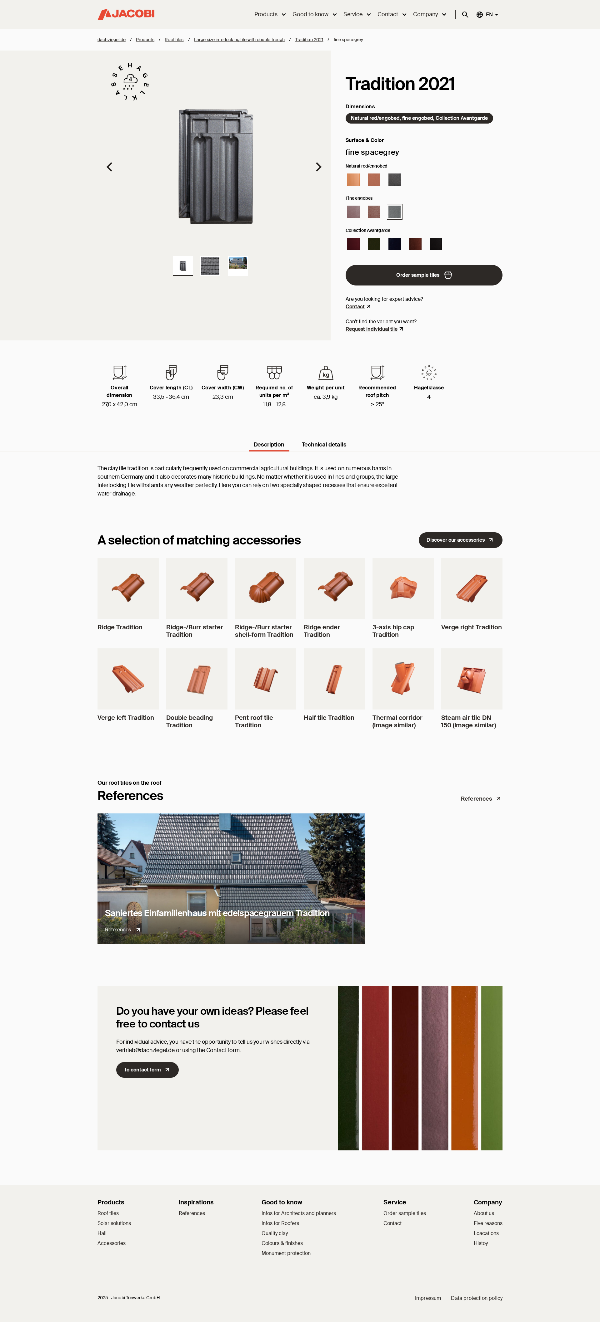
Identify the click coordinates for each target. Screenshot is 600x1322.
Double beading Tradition (189, 721)
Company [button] (425, 14)
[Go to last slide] (110, 167)
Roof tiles (174, 39)
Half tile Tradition (329, 718)
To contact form (142, 1069)
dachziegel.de (112, 39)
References (476, 798)
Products (145, 39)
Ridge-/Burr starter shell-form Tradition (264, 631)
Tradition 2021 (309, 39)
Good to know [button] (310, 14)
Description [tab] (269, 444)
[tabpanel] (300, 487)
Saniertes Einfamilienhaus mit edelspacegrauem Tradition (217, 913)
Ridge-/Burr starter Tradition (194, 631)
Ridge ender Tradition (322, 631)
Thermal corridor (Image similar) (397, 721)
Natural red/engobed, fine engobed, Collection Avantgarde (419, 118)
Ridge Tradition (120, 627)
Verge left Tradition (126, 718)
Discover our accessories (456, 540)
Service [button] (352, 14)
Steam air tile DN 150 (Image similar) (468, 721)
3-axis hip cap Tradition (393, 631)
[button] (183, 266)
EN (489, 14)
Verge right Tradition (471, 627)
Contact (355, 306)
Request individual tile (372, 329)
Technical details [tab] (324, 444)
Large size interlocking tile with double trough (239, 39)
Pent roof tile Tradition (254, 721)
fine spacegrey (348, 39)
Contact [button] (388, 14)
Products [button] (266, 14)
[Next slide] (318, 167)
